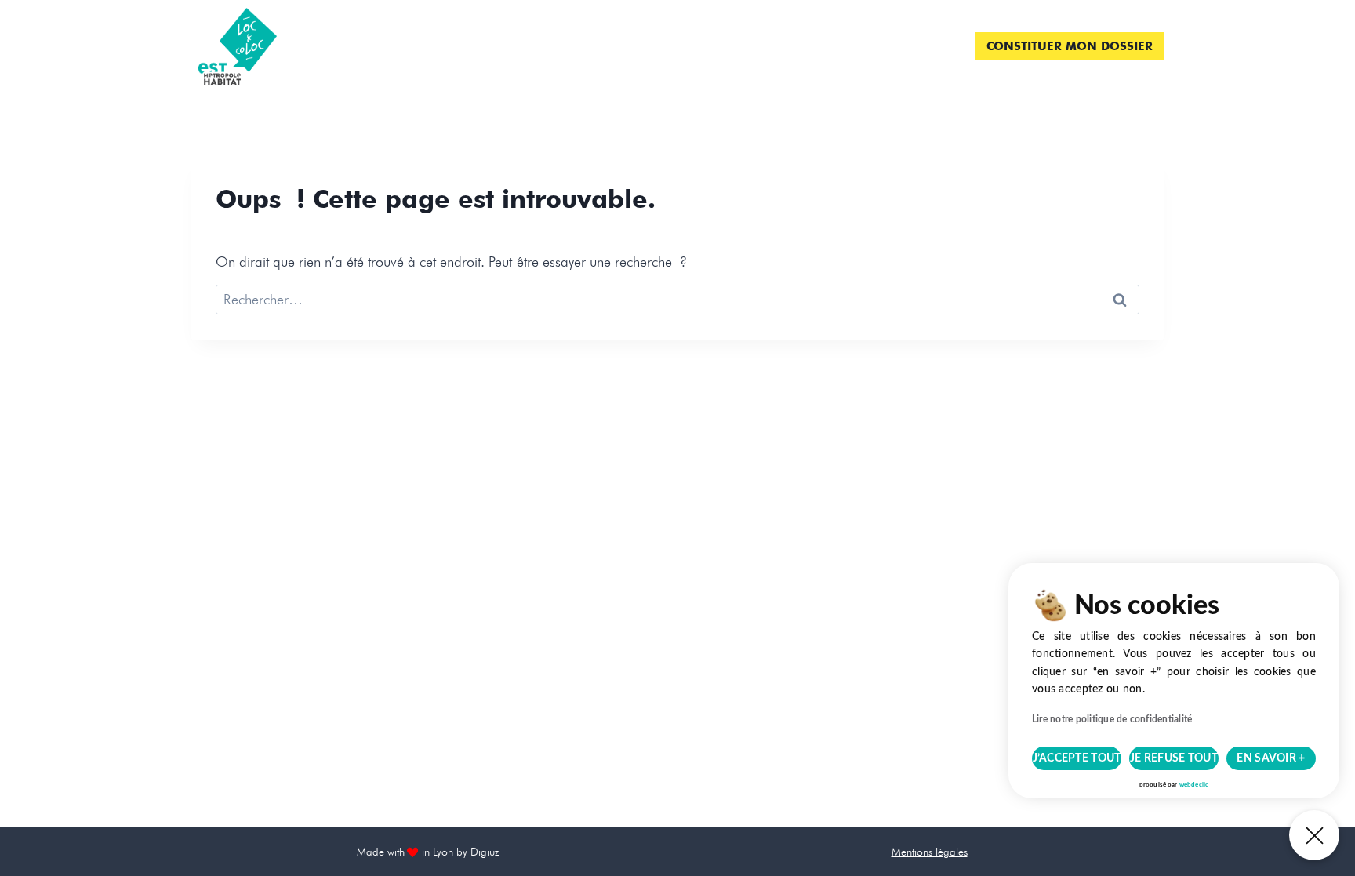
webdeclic (1193, 785)
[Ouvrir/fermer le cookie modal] (1314, 835)
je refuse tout (1174, 758)
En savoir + (1271, 758)
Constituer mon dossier (1069, 46)
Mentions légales (930, 851)
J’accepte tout (1077, 758)
